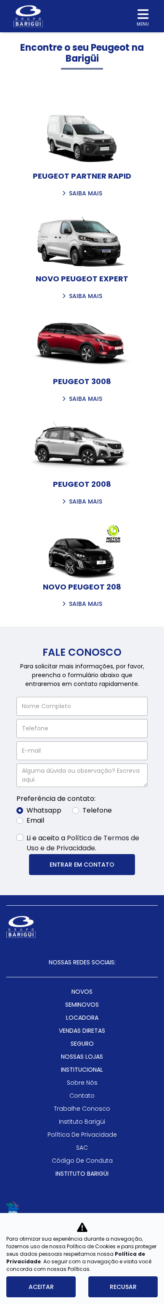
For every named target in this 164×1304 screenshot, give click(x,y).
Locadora (82, 1017)
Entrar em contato (82, 864)
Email (35, 820)
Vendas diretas (82, 1030)
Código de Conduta (82, 1160)
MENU (143, 24)
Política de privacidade (82, 1134)
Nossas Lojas (82, 1056)
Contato (82, 1095)
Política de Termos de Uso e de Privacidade (82, 843)
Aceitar (41, 1287)
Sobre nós (82, 1082)
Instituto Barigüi (82, 1121)
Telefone (97, 810)
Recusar (123, 1287)
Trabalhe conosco (82, 1108)
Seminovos (82, 1004)
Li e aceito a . (82, 843)
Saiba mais (85, 194)
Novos (82, 991)
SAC (82, 1147)
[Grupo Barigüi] (28, 16)
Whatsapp (43, 810)
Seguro (82, 1043)
